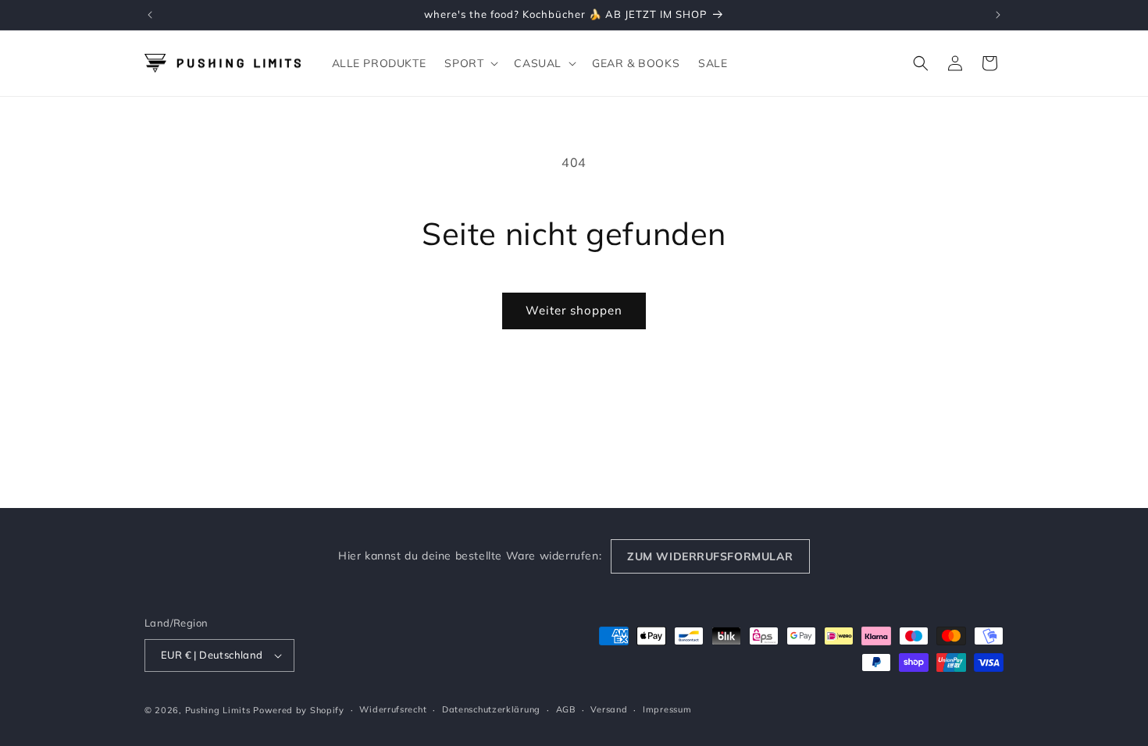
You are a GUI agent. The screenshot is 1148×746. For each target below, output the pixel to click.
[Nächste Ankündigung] (998, 15)
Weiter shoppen (574, 310)
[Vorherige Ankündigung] (150, 15)
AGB (566, 709)
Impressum (667, 709)
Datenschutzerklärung (491, 709)
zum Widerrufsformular (710, 556)
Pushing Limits (218, 710)
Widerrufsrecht (392, 709)
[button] (469, 63)
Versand (608, 709)
